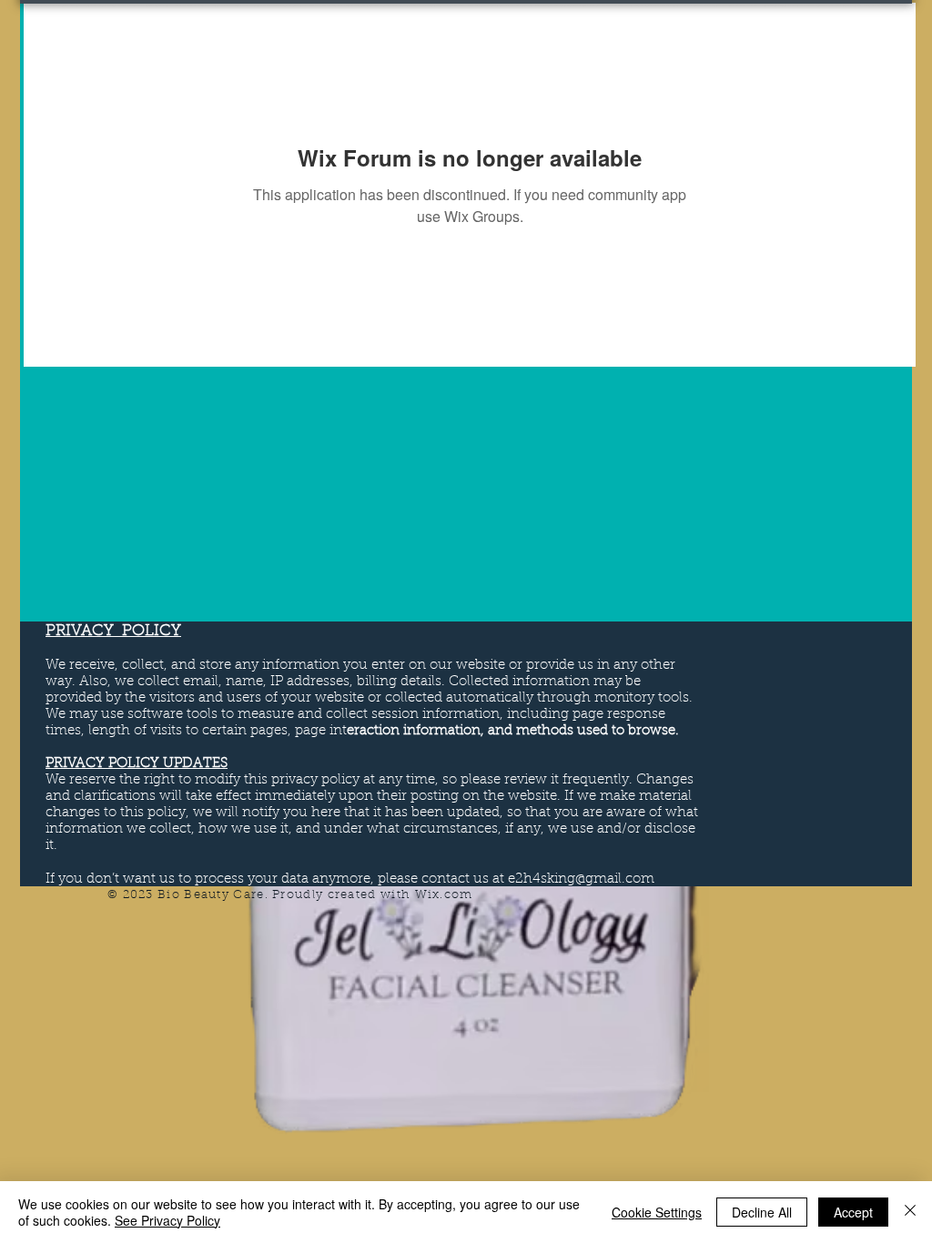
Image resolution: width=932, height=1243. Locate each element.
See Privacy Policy (167, 1220)
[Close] (910, 1212)
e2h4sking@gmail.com (581, 879)
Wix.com (444, 895)
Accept (853, 1212)
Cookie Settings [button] (657, 1212)
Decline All (762, 1212)
